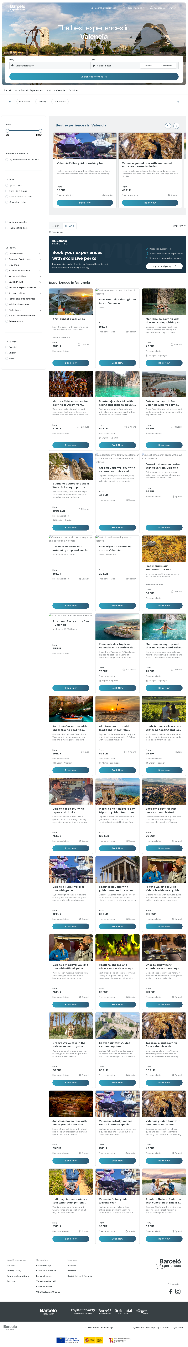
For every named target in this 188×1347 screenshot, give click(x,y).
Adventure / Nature (19, 270)
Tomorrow (166, 65)
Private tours (16, 321)
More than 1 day (17, 202)
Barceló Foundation (46, 1270)
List (57, 225)
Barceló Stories (44, 1276)
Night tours (15, 310)
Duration (10, 179)
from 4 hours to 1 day (20, 196)
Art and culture (17, 293)
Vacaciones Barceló (46, 1281)
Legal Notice (138, 1327)
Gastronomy (16, 253)
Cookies (165, 1327)
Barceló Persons (44, 1286)
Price (8, 124)
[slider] (7, 130)
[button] (157, 8)
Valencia (60, 90)
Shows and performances (22, 287)
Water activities (17, 276)
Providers (12, 1281)
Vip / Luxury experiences (22, 315)
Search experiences (92, 76)
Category (10, 247)
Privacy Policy (14, 1270)
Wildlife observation (19, 304)
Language (10, 341)
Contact (11, 1265)
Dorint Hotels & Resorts (80, 1276)
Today (148, 65)
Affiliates (72, 1265)
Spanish (13, 347)
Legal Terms (177, 1327)
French (12, 358)
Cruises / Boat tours (20, 259)
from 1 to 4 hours (18, 190)
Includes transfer (18, 222)
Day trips (14, 264)
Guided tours (16, 281)
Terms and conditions (18, 1276)
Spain (49, 90)
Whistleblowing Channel (48, 1292)
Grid (71, 225)
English (12, 352)
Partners (72, 1270)
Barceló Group (43, 1265)
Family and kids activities (22, 298)
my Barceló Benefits (16, 153)
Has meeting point (18, 227)
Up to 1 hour (15, 185)
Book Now (85, 202)
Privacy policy (152, 1327)
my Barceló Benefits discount (24, 159)
